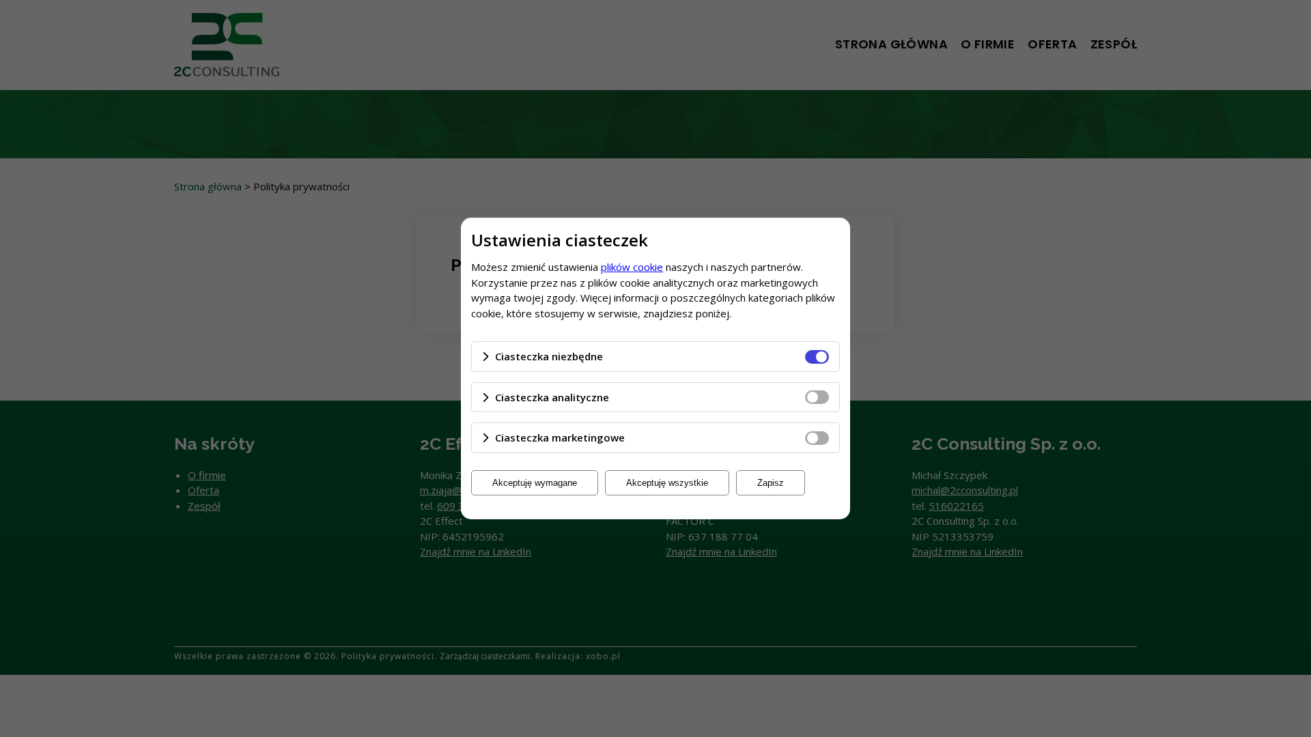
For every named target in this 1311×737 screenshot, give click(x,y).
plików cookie (632, 267)
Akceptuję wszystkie (667, 483)
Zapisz (770, 483)
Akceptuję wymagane (534, 483)
